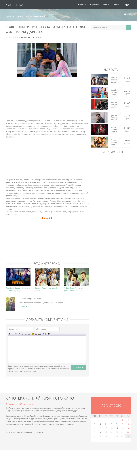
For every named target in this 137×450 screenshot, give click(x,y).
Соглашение (11, 404)
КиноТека (14, 4)
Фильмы (106, 5)
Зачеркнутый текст (19, 334)
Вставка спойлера (48, 334)
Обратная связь (26, 404)
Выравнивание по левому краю (22, 334)
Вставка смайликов (32, 334)
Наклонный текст (12, 334)
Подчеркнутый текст (16, 334)
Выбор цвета (35, 334)
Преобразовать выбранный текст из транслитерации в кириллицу (45, 334)
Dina (22, 299)
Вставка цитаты (42, 334)
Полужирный (9, 334)
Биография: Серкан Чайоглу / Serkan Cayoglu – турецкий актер (114, 117)
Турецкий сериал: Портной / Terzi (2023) (114, 129)
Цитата (23, 307)
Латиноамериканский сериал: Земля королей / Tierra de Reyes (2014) (114, 80)
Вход (128, 14)
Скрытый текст (39, 334)
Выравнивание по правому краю (29, 334)
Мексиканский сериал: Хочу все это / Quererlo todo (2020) (114, 142)
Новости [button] (81, 5)
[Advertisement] (47, 98)
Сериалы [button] (94, 5)
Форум (126, 5)
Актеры (117, 5)
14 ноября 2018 (14, 38)
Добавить (78, 367)
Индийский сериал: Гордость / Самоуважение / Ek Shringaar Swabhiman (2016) (114, 92)
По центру (25, 334)
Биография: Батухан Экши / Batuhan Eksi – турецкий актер (114, 105)
